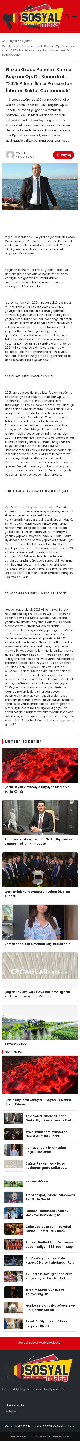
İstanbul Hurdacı (40, 1436)
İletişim (11, 1411)
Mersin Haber (18, 1436)
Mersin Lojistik (61, 1436)
